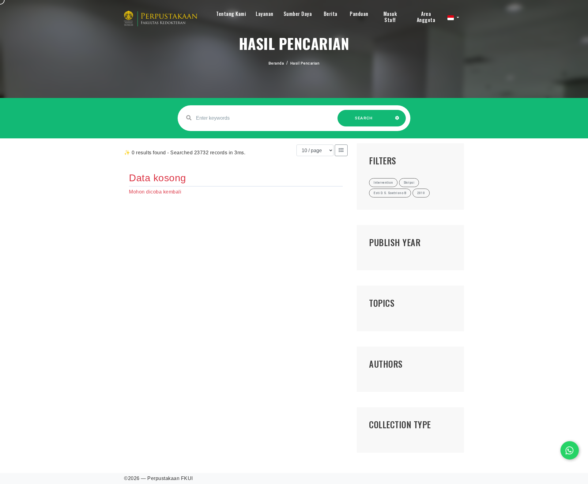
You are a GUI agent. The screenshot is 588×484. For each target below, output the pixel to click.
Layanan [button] (264, 13)
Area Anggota (426, 17)
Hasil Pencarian (305, 63)
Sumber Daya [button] (298, 13)
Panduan (359, 13)
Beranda (276, 63)
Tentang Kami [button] (231, 13)
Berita (330, 13)
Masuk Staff (390, 17)
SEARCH (364, 118)
